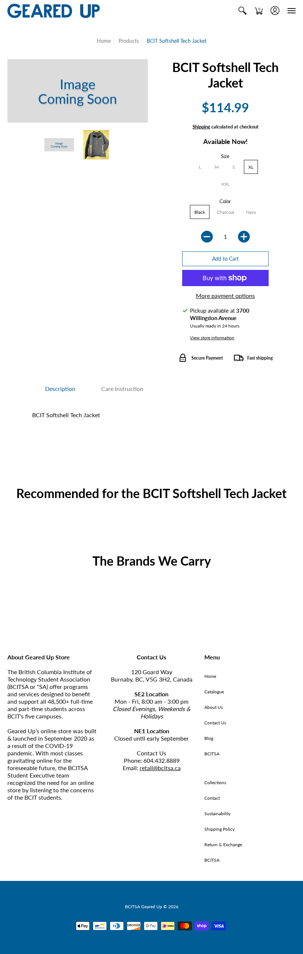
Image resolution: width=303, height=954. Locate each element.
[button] (242, 11)
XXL (225, 184)
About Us (213, 707)
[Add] (244, 237)
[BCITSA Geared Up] (53, 11)
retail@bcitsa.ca (160, 767)
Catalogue (214, 691)
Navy (251, 212)
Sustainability (217, 813)
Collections (215, 782)
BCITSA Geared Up (143, 906)
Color (225, 201)
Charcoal (225, 212)
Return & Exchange (223, 844)
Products (129, 41)
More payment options (225, 295)
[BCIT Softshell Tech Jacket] (59, 144)
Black (199, 212)
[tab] (60, 389)
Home (104, 41)
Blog (208, 738)
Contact (212, 798)
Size (225, 156)
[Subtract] (207, 237)
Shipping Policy (219, 829)
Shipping (201, 127)
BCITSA (211, 753)
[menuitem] (242, 11)
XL (250, 167)
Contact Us (215, 722)
